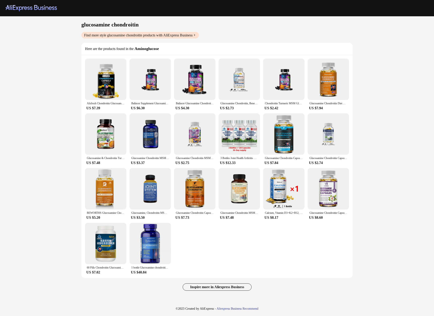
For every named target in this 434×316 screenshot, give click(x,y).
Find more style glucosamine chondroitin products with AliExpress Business (138, 35)
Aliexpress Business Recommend (237, 308)
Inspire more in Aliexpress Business (217, 287)
